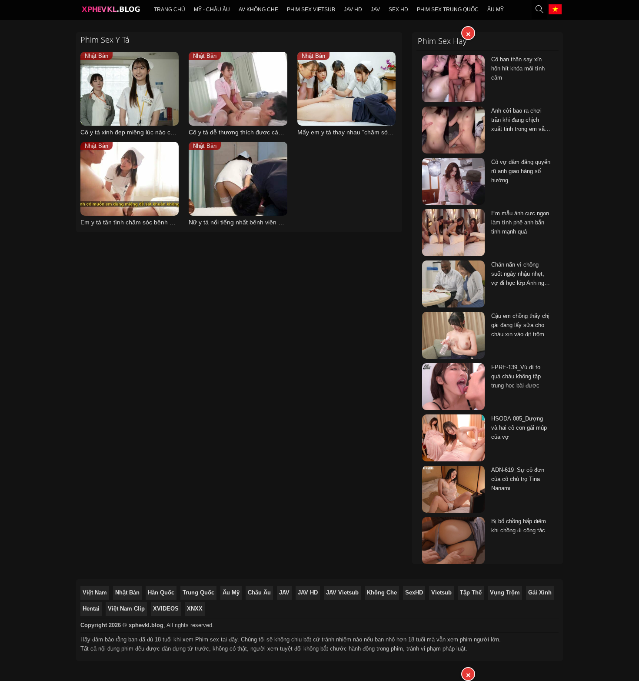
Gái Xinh (540, 592)
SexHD (414, 592)
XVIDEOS (166, 608)
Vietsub (441, 592)
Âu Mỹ (495, 10)
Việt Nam (95, 592)
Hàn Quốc (161, 592)
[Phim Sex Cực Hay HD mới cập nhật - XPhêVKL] (110, 11)
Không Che (382, 592)
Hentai (91, 608)
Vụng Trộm (505, 592)
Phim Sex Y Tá (105, 39)
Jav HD (353, 10)
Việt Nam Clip (126, 608)
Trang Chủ (169, 10)
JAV (375, 10)
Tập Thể (471, 592)
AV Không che (258, 10)
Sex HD (398, 10)
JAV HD (308, 592)
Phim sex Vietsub (311, 10)
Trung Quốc (198, 592)
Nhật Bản (127, 592)
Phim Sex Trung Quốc (448, 10)
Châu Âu (259, 592)
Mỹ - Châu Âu (212, 10)
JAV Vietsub (342, 592)
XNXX (195, 608)
